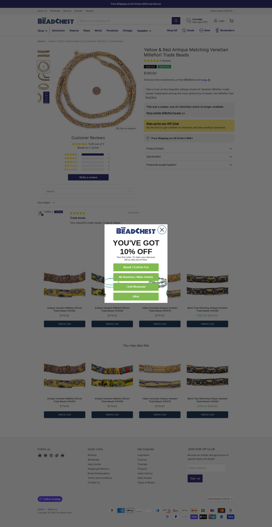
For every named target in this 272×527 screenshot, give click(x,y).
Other (136, 296)
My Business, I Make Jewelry (136, 277)
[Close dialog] (162, 230)
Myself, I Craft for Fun (136, 267)
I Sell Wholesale (136, 286)
